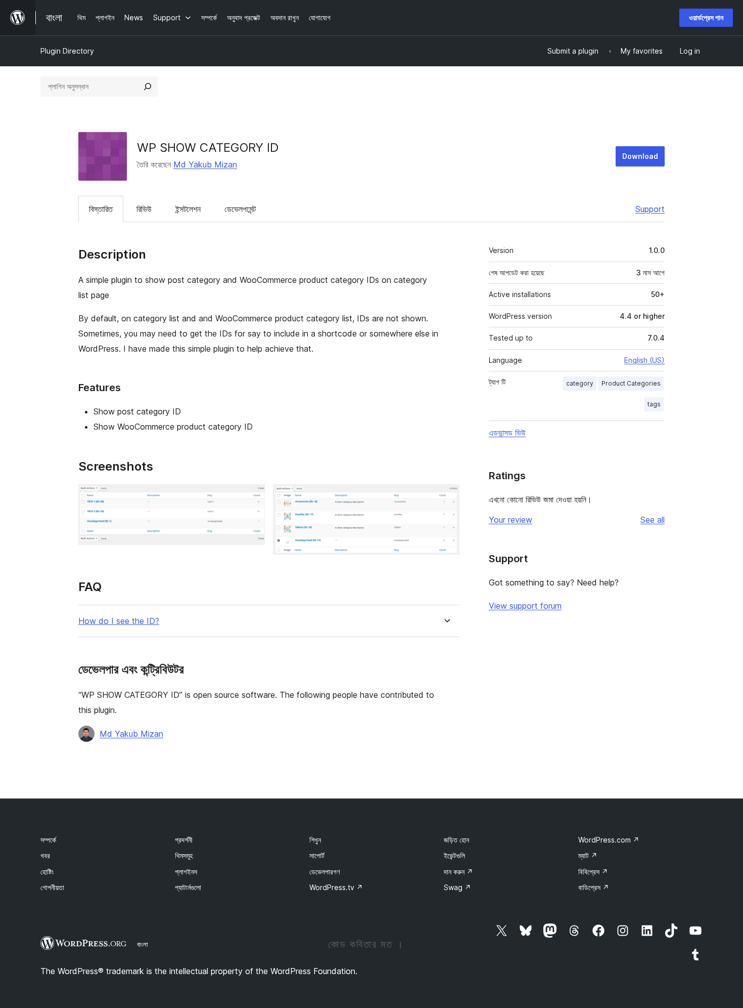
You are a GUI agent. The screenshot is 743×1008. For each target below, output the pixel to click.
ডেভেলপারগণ (324, 871)
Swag (457, 887)
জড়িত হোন (456, 839)
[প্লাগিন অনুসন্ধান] (147, 86)
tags (654, 404)
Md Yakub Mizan (205, 164)
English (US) (644, 360)
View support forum (525, 606)
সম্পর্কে (48, 839)
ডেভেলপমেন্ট (240, 209)
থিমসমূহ (184, 855)
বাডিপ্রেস (593, 887)
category (579, 383)
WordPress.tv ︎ (336, 887)
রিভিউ (144, 209)
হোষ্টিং (47, 871)
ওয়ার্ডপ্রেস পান (706, 17)
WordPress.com (608, 839)
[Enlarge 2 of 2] (446, 498)
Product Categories (631, 383)
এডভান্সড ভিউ (507, 433)
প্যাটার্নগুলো (188, 887)
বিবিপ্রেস (593, 871)
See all (652, 520)
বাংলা (142, 944)
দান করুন (458, 871)
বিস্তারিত (101, 209)
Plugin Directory (67, 51)
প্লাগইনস (186, 871)
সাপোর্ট (316, 855)
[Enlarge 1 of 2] (251, 498)
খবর (45, 855)
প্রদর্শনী (184, 839)
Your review (510, 520)
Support (650, 209)
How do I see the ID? (118, 621)
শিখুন (315, 839)
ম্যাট (587, 855)
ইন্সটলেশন (188, 209)
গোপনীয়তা (52, 887)
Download (640, 156)
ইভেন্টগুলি (454, 855)
